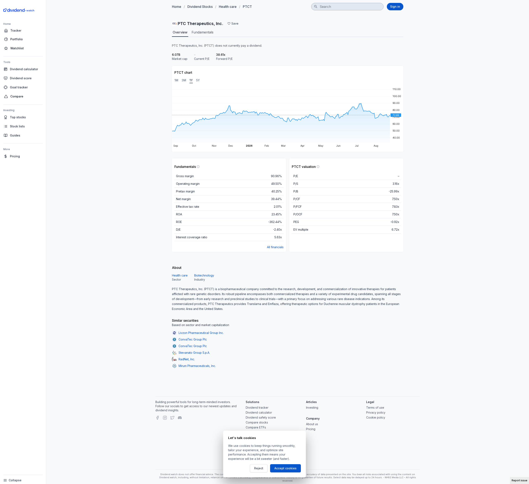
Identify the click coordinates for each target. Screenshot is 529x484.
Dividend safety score (261, 417)
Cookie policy (375, 417)
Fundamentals (202, 32)
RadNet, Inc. (187, 359)
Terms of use (375, 407)
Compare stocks (257, 422)
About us (312, 424)
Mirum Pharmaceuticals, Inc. (197, 366)
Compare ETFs (256, 427)
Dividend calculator (259, 412)
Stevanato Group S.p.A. (194, 352)
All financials (275, 247)
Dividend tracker (257, 407)
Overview (180, 32)
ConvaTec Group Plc (193, 339)
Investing (312, 407)
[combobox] (347, 6)
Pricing (310, 429)
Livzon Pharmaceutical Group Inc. (201, 333)
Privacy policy (375, 412)
